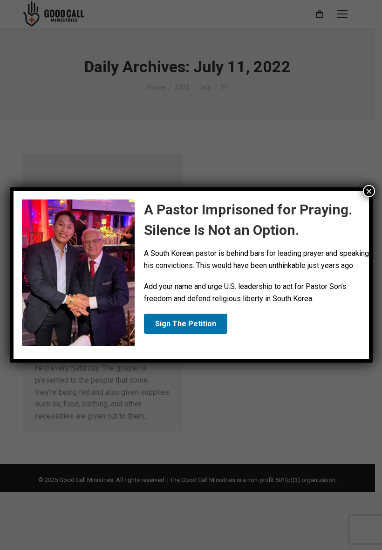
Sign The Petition (185, 323)
